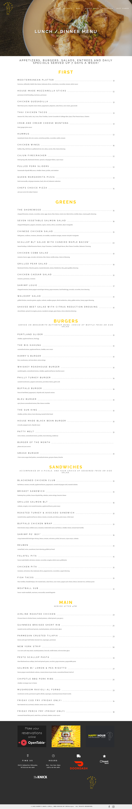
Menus (67, 8)
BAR (78, 8)
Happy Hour (92, 8)
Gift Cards (123, 8)
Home (57, 8)
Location (108, 8)
